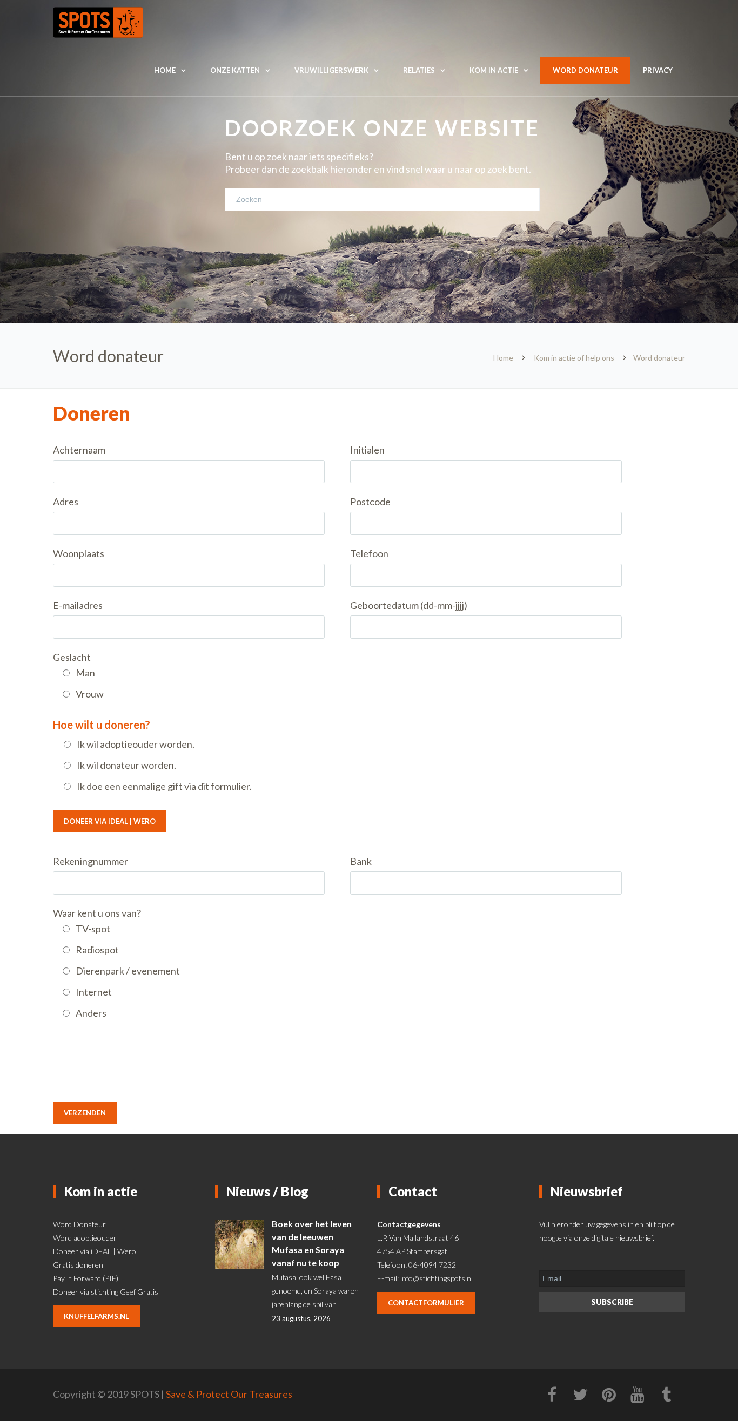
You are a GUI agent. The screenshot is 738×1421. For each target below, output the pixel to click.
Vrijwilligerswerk (331, 70)
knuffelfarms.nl (96, 1316)
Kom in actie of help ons (574, 357)
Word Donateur (79, 1224)
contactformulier (426, 1302)
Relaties (419, 70)
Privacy (658, 70)
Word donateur (585, 70)
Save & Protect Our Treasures (229, 1394)
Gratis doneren (78, 1264)
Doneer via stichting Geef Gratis (105, 1291)
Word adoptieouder (85, 1237)
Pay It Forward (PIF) (85, 1278)
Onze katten (235, 70)
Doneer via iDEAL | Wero (110, 821)
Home (165, 70)
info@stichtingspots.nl (436, 1278)
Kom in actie (493, 70)
